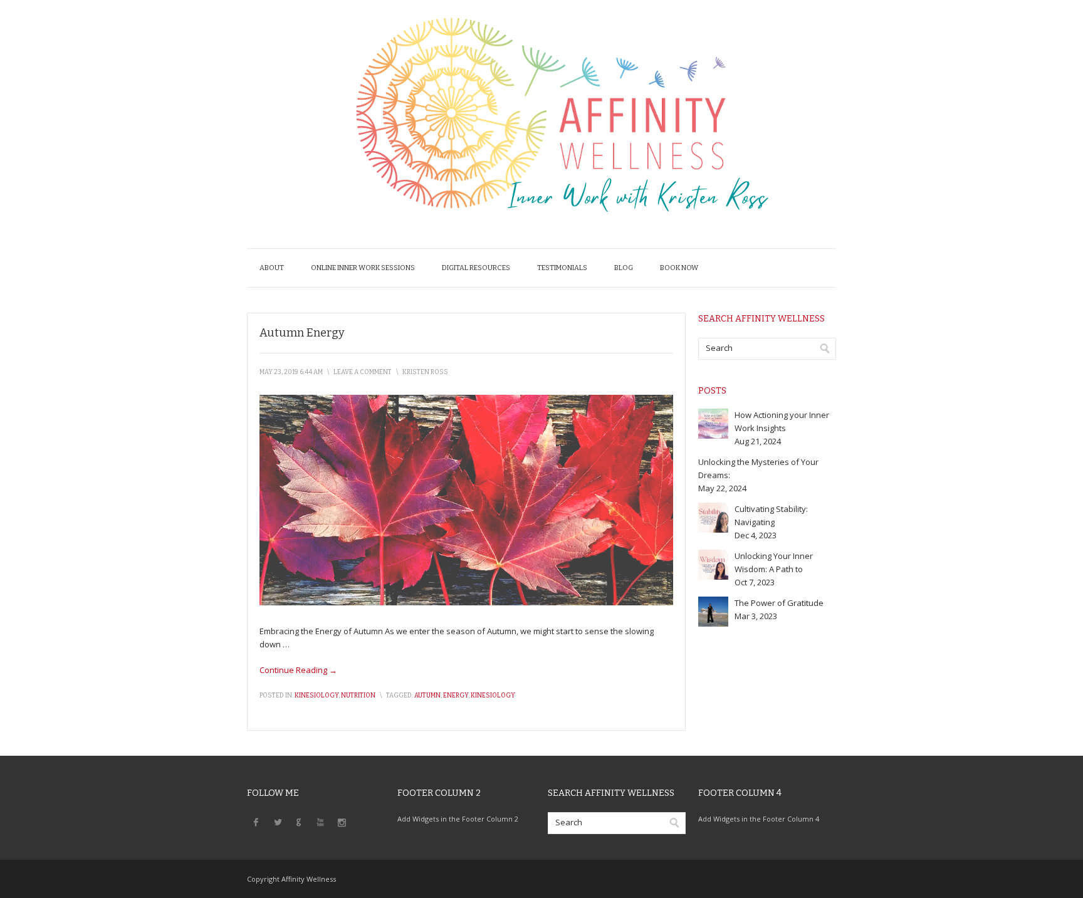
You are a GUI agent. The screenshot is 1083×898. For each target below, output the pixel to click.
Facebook (256, 821)
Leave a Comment (362, 372)
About (271, 268)
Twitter (277, 821)
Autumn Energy (302, 333)
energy (455, 695)
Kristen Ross (425, 372)
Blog (623, 268)
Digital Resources (476, 268)
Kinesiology (316, 695)
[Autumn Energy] (466, 602)
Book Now (679, 268)
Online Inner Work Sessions (363, 268)
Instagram (341, 821)
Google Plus (299, 821)
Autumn (427, 695)
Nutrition (358, 695)
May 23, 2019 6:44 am (291, 372)
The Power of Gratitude (779, 602)
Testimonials (562, 268)
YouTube (320, 821)
